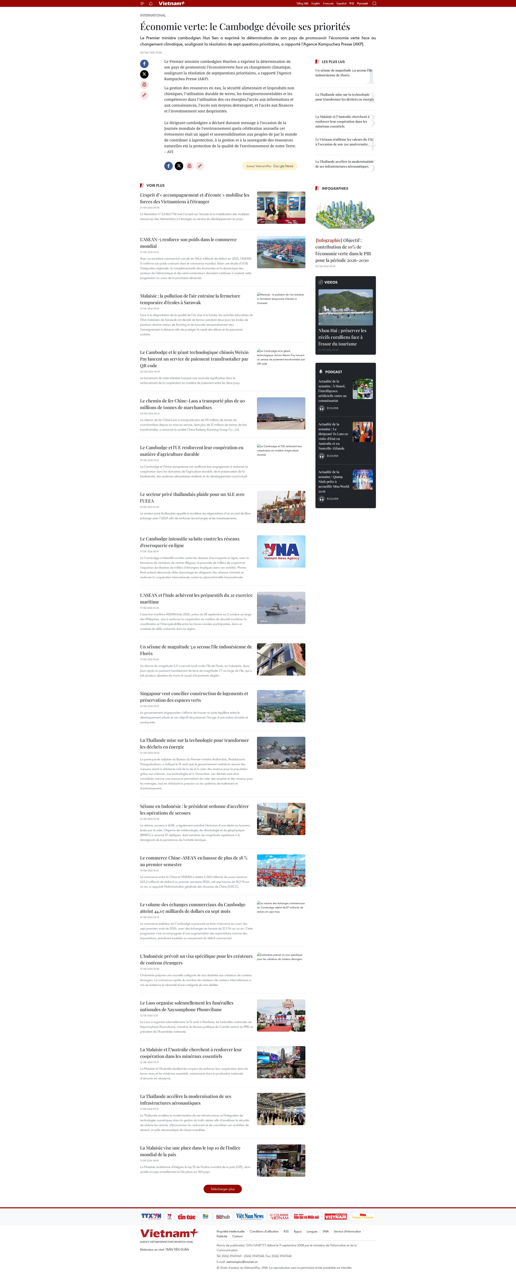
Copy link (144, 95)
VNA (326, 1231)
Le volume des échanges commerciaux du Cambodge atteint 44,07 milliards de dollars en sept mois (193, 907)
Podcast (333, 371)
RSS (286, 1231)
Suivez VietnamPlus (259, 166)
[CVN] (278, 1216)
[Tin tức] (186, 1216)
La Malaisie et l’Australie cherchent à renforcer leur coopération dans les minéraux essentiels (191, 1052)
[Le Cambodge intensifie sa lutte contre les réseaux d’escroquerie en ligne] (281, 551)
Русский (362, 3)
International (153, 15)
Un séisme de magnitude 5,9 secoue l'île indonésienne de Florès (196, 650)
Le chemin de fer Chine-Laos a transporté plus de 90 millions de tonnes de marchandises (192, 404)
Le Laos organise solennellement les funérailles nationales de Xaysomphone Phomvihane (186, 1006)
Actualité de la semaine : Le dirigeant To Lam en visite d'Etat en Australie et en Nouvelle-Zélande (333, 436)
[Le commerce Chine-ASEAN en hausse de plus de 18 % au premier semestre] (281, 870)
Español (341, 3)
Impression (144, 85)
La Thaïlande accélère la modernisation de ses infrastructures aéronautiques (185, 1099)
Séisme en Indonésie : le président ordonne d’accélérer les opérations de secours (194, 809)
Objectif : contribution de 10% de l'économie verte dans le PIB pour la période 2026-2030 (343, 250)
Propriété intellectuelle (231, 1231)
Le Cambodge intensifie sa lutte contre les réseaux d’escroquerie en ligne (190, 542)
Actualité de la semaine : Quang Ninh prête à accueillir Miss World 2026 (333, 481)
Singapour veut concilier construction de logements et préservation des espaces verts (194, 696)
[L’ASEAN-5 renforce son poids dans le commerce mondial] (281, 252)
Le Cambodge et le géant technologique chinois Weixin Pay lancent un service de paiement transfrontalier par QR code (194, 358)
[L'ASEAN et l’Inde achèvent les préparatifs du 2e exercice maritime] (281, 608)
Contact (237, 1236)
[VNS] (250, 1216)
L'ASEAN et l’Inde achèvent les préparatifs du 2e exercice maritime (196, 598)
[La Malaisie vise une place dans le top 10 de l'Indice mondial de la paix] (281, 1160)
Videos (331, 282)
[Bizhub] (223, 1216)
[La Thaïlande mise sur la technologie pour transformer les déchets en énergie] (281, 753)
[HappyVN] (363, 1216)
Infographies (335, 188)
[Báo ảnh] (335, 1216)
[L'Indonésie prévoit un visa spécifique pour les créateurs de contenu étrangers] (281, 969)
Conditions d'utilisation (264, 1231)
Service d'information (347, 1231)
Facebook (144, 64)
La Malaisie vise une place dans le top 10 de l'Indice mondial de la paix (190, 1151)
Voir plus (156, 185)
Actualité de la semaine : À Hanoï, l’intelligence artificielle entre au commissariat (332, 391)
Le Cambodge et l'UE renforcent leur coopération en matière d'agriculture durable (191, 450)
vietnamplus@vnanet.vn (242, 1262)
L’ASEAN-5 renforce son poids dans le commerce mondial (188, 242)
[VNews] (169, 1216)
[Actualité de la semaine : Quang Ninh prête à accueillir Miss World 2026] (363, 480)
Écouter (332, 408)
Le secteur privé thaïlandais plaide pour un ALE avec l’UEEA (192, 497)
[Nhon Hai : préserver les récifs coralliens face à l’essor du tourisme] (345, 307)
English (315, 3)
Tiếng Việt (302, 3)
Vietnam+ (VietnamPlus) (172, 3)
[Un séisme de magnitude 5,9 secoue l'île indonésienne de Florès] (281, 659)
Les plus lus (333, 61)
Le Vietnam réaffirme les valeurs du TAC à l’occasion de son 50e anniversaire (344, 141)
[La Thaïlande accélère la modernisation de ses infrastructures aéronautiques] (281, 1109)
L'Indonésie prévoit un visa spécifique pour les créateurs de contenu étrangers (196, 959)
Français (328, 3)
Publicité (222, 1236)
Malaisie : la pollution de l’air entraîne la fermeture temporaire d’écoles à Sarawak (190, 299)
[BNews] (205, 1216)
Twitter (144, 74)
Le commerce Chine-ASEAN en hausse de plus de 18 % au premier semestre (193, 861)
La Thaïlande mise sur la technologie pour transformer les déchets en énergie (194, 743)
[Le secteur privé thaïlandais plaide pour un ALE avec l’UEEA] (281, 507)
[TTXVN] (151, 1216)
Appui (298, 1231)
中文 (351, 3)
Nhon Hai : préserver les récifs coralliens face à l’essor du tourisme (342, 337)
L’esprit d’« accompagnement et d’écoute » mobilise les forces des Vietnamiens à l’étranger (194, 198)
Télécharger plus (223, 1189)
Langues (312, 1231)
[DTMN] (306, 1216)
